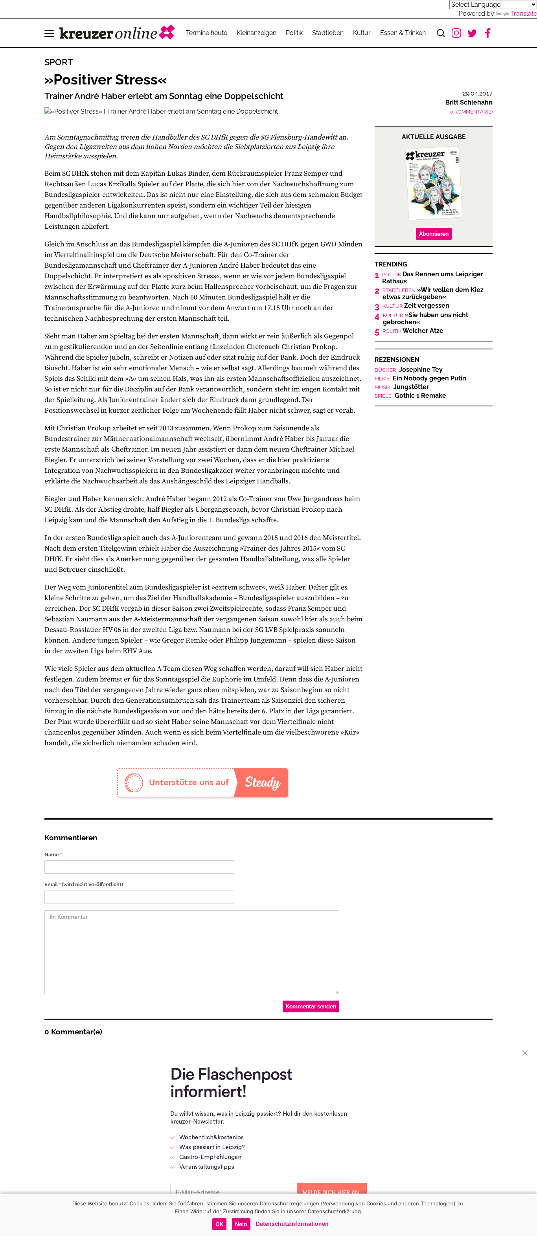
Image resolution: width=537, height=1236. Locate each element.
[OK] (527, 1215)
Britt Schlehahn (469, 102)
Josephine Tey (409, 369)
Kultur (362, 33)
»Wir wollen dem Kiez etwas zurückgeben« (433, 294)
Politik (294, 33)
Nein (241, 1224)
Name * (53, 855)
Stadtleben (328, 33)
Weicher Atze (413, 330)
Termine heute (206, 33)
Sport (58, 62)
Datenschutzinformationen (292, 1223)
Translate (523, 13)
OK (219, 1224)
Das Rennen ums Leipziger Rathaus (432, 278)
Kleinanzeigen (256, 33)
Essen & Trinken (403, 33)
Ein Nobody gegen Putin (420, 378)
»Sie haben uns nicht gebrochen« (425, 319)
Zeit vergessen (416, 305)
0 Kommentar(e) (471, 112)
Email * (83, 884)
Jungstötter (402, 387)
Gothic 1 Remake (410, 395)
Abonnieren (434, 234)
